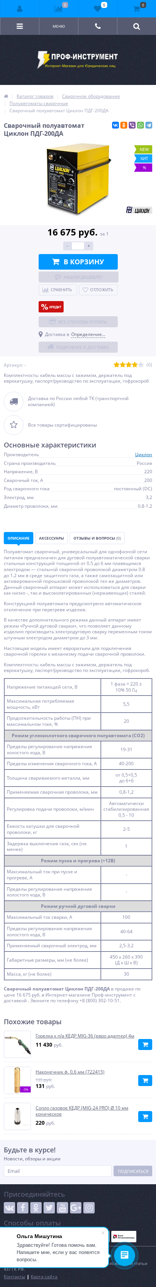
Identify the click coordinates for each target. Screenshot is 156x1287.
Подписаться (133, 1171)
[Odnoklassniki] (36, 1207)
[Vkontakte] (9, 1207)
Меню (59, 26)
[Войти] (20, 8)
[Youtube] (62, 1207)
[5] (141, 365)
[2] (123, 365)
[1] (117, 365)
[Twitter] (49, 1207)
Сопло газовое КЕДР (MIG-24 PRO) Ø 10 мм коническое (82, 1111)
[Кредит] (51, 306)
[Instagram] (89, 1207)
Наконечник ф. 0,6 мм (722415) (70, 1072)
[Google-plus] (75, 1207)
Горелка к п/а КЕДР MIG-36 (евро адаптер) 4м (85, 1036)
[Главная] (6, 96)
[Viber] (132, 125)
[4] (135, 365)
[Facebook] (22, 1207)
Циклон (143, 454)
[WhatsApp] (140, 125)
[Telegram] (148, 125)
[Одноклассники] (123, 125)
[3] (129, 365)
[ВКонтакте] (115, 125)
